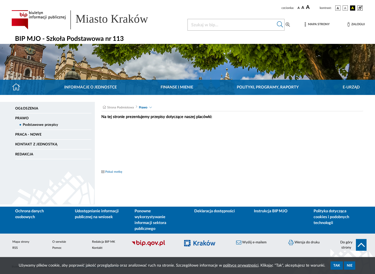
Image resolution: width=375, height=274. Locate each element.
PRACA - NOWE (28, 134)
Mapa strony (20, 241)
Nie (349, 265)
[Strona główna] (18, 87)
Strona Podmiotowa (120, 107)
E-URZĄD (351, 87)
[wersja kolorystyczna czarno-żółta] (352, 8)
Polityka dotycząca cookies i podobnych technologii (331, 217)
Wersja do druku (307, 242)
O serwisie (59, 241)
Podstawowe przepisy (40, 124)
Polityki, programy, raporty (268, 87)
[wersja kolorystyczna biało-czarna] (345, 8)
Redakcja (24, 154)
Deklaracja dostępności (214, 211)
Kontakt (97, 247)
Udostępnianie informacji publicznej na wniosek (97, 214)
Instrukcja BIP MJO (271, 211)
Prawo (22, 118)
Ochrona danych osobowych (29, 214)
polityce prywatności (240, 265)
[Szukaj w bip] (280, 25)
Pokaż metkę (113, 171)
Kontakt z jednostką (36, 144)
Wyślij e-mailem (253, 242)
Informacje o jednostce (90, 87)
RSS (15, 247)
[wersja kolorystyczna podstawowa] (338, 8)
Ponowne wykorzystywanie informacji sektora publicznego (150, 220)
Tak (336, 265)
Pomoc (57, 247)
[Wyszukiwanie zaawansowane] (288, 25)
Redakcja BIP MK (103, 241)
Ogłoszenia (26, 108)
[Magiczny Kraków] (206, 245)
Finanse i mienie (177, 87)
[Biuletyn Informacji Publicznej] (154, 245)
